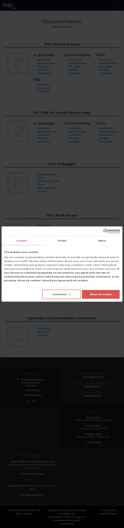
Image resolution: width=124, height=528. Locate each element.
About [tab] (102, 240)
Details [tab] (62, 240)
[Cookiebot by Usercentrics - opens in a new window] (106, 231)
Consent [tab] (21, 240)
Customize (59, 294)
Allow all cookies (101, 294)
